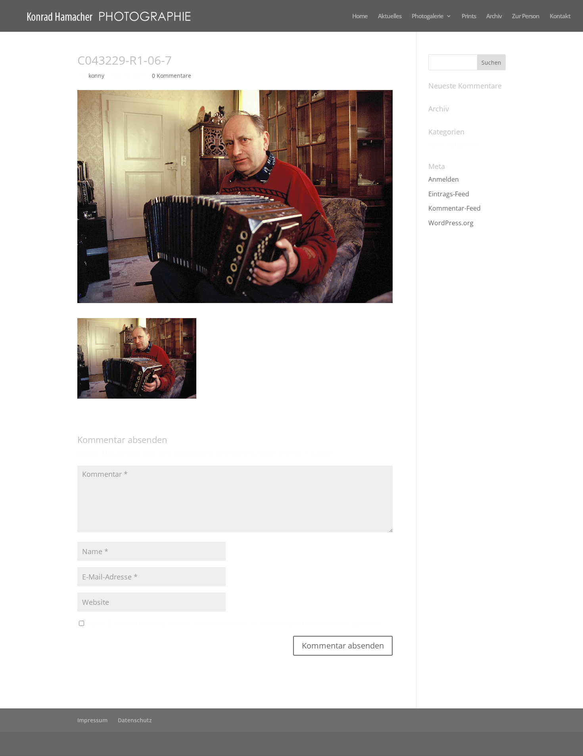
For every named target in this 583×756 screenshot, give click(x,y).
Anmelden (443, 179)
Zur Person (525, 16)
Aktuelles (389, 16)
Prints (469, 16)
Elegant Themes (141, 743)
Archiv (494, 16)
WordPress (226, 743)
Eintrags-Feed (448, 194)
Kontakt (560, 16)
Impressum (92, 720)
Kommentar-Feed (454, 208)
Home (360, 16)
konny (96, 75)
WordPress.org (451, 223)
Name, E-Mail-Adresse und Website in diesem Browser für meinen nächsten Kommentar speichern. (235, 623)
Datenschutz (135, 720)
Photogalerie (427, 16)
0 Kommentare (171, 75)
